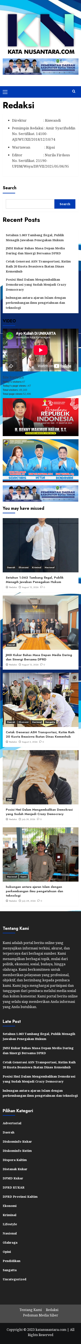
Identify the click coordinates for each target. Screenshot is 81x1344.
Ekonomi (23, 567)
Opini (10, 799)
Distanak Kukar (15, 1169)
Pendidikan (11, 1261)
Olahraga (10, 1242)
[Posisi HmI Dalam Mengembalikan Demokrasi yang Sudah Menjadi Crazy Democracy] (41, 777)
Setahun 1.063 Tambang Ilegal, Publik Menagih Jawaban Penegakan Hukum (35, 237)
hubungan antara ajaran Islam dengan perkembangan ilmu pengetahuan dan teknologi (36, 302)
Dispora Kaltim (15, 1160)
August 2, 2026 (30, 741)
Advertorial (12, 1123)
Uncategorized (14, 1279)
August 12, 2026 (30, 587)
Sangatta (50, 722)
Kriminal (36, 567)
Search (9, 188)
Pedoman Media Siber (40, 1315)
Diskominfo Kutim (17, 1150)
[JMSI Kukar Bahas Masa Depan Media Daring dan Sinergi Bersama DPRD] (41, 623)
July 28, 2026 (29, 900)
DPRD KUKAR (14, 1187)
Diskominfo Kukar (17, 1141)
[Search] (73, 91)
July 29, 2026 (28, 819)
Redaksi (13, 587)
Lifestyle (10, 1224)
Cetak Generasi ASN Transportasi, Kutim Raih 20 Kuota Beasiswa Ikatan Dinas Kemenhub (38, 266)
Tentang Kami (31, 1309)
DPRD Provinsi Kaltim (20, 1196)
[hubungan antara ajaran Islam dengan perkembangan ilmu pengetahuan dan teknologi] (41, 854)
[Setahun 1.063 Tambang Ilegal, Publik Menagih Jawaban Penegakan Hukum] (41, 545)
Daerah (11, 567)
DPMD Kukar (13, 1178)
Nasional (49, 567)
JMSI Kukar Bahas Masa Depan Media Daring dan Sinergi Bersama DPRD (35, 250)
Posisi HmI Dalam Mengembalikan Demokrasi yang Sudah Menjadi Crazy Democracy (36, 284)
